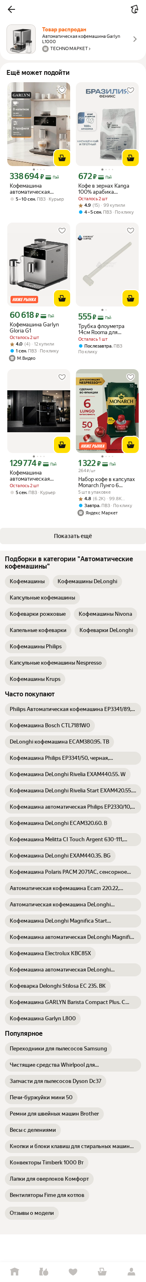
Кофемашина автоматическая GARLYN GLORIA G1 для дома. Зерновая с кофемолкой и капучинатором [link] (36, 189)
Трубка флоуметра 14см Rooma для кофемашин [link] (101, 329)
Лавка (43, 1272)
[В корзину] (62, 158)
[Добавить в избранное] (62, 90)
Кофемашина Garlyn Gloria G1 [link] (34, 328)
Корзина (102, 1272)
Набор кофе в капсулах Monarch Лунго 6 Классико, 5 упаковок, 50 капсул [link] (106, 482)
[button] (11, 9)
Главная (14, 1272)
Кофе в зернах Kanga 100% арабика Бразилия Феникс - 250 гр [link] (107, 189)
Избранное (73, 1272)
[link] (27, 581)
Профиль (131, 1272)
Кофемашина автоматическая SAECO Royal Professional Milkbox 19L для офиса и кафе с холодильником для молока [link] (38, 476)
